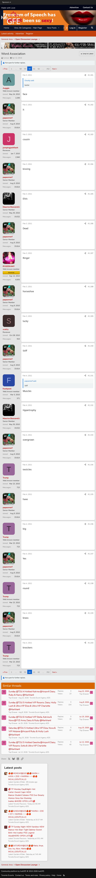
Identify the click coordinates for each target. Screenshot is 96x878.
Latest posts (13, 768)
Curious (6, 58)
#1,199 (90, 613)
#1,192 (90, 405)
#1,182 (90, 105)
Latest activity (7, 33)
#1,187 (90, 253)
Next (54, 69)
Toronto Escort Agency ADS (40, 698)
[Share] (85, 75)
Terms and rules (31, 875)
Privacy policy (45, 875)
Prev (6, 69)
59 (25, 69)
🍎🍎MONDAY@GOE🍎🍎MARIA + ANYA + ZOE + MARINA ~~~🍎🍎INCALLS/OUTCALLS (23, 776)
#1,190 (90, 346)
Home (6, 28)
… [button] (15, 69)
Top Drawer (13, 698)
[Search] (92, 28)
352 (48, 69)
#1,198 (90, 583)
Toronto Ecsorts (7, 875)
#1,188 (90, 286)
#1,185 (90, 194)
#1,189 (90, 316)
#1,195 (90, 494)
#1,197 (90, 554)
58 (21, 69)
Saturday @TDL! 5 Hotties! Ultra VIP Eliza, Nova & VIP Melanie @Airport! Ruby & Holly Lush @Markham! (32, 731)
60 (30, 69)
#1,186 (90, 223)
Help (53, 875)
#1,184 (90, 164)
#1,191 (90, 375)
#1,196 (90, 524)
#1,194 (90, 465)
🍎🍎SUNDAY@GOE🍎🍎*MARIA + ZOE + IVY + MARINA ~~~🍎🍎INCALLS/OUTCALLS (26, 814)
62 (39, 69)
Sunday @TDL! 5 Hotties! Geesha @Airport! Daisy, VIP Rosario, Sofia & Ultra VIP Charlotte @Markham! (32, 746)
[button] (59, 28)
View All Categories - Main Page (28, 28)
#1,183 (90, 134)
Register (29, 33)
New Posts (51, 28)
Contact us (19, 875)
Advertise (74, 7)
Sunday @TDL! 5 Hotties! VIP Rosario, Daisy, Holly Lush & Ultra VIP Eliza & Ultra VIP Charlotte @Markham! (32, 706)
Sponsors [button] (6, 2)
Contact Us (88, 7)
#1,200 (90, 643)
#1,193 (90, 435)
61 (34, 69)
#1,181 (90, 75)
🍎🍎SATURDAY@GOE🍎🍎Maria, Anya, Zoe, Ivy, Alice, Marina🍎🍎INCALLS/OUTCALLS (25, 848)
